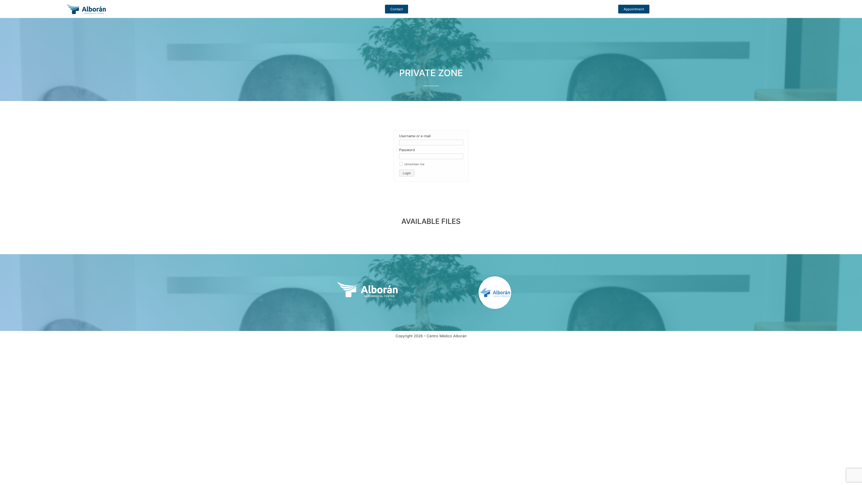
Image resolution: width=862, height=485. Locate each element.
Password (407, 150)
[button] (401, 164)
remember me (414, 164)
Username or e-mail (415, 136)
